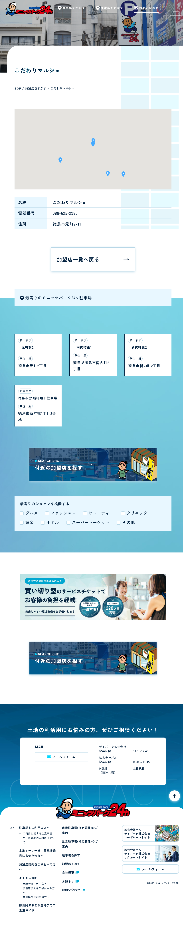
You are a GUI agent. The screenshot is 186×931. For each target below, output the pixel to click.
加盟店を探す (71, 864)
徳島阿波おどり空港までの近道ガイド (37, 907)
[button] (93, 145)
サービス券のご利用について (39, 840)
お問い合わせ (71, 890)
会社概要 (68, 872)
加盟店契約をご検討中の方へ (37, 867)
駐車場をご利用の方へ (34, 827)
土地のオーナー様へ (35, 883)
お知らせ (68, 881)
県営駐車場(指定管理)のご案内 (80, 844)
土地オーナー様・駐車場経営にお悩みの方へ (37, 853)
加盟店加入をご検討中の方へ (39, 890)
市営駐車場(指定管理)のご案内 (80, 830)
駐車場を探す (71, 855)
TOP (10, 827)
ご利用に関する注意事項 (37, 833)
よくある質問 (28, 878)
